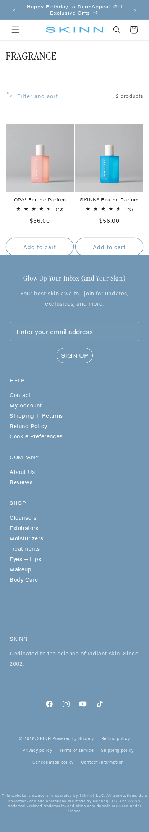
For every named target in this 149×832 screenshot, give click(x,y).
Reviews (21, 482)
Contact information (102, 762)
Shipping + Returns (36, 415)
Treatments (25, 548)
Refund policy (115, 738)
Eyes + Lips (26, 559)
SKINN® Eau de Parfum (109, 200)
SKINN (44, 738)
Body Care (24, 579)
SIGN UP (75, 355)
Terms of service (76, 750)
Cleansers (23, 517)
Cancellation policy (53, 762)
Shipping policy (117, 750)
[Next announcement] (134, 10)
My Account (26, 405)
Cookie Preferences (36, 436)
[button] (15, 29)
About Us (22, 471)
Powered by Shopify (73, 738)
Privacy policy (37, 750)
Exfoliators (24, 528)
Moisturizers (26, 538)
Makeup (21, 569)
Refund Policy (28, 426)
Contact (20, 395)
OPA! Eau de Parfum (40, 200)
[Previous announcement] (14, 10)
